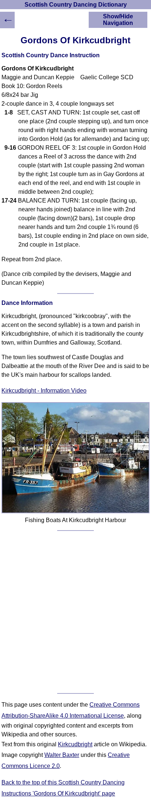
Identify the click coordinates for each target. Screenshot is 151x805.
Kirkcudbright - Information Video (43, 390)
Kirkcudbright (75, 744)
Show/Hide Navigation (118, 19)
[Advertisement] (75, 612)
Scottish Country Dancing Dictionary (76, 4)
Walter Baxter (61, 755)
